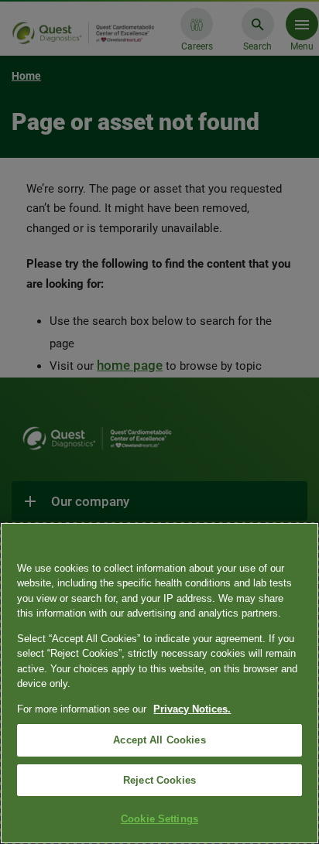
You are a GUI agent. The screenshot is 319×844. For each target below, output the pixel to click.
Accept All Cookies (159, 740)
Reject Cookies (159, 780)
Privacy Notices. (192, 709)
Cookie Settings (159, 819)
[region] (159, 683)
